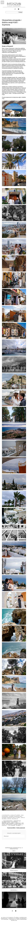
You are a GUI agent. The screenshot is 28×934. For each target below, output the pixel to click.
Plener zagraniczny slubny (11, 817)
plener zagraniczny (15, 816)
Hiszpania (5, 816)
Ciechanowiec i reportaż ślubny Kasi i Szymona (11, 821)
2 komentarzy (14, 833)
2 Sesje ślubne (15, 815)
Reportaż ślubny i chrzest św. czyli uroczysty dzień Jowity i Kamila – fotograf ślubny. (13, 824)
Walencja (15, 818)
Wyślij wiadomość (20, 827)
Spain (9, 818)
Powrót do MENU (11, 827)
